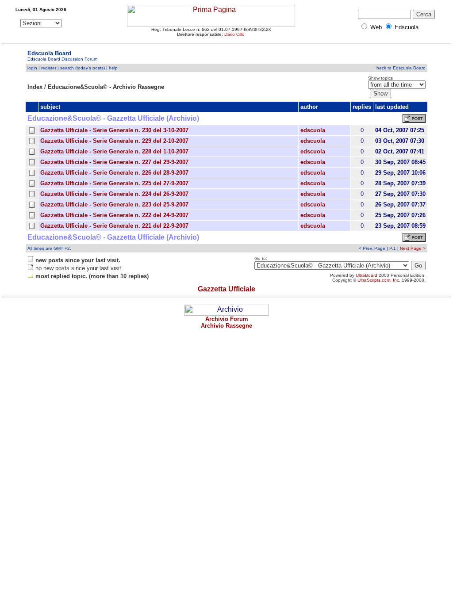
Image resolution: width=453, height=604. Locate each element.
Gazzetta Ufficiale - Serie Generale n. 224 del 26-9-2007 (114, 194)
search (67, 67)
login (32, 67)
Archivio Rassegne (226, 325)
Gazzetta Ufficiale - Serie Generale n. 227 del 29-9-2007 (114, 162)
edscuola (312, 130)
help (113, 67)
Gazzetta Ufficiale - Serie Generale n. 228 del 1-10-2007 (114, 151)
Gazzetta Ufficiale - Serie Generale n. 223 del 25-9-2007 (114, 204)
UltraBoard (366, 275)
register (48, 67)
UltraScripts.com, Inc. (378, 280)
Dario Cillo (234, 34)
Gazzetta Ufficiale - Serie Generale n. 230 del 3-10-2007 (114, 130)
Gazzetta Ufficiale (226, 289)
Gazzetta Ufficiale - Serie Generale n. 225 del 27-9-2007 (114, 183)
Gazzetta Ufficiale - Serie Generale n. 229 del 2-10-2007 (114, 141)
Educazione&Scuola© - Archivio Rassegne (106, 87)
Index (34, 87)
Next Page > (413, 248)
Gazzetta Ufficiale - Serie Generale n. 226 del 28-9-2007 (114, 172)
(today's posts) (90, 67)
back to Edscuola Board (401, 67)
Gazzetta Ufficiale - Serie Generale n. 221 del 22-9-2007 (114, 225)
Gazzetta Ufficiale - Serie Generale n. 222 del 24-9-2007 (114, 215)
